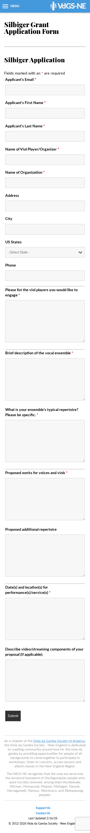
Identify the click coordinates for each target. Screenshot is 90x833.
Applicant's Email (20, 80)
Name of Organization (25, 173)
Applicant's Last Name (25, 126)
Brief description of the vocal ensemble (39, 353)
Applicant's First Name (25, 103)
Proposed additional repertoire (31, 530)
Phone (10, 265)
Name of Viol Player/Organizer (32, 149)
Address (12, 196)
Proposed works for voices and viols (36, 473)
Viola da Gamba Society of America (59, 741)
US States (13, 242)
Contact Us (43, 813)
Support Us (43, 808)
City (8, 219)
